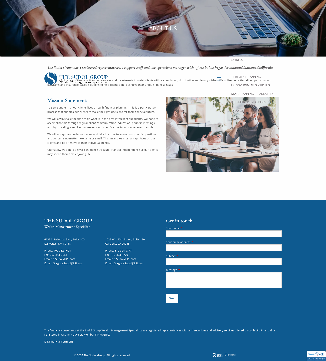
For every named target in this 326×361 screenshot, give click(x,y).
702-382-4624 (62, 250)
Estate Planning (242, 94)
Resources (237, 110)
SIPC (106, 334)
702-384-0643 (58, 255)
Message (185, 270)
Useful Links (239, 127)
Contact (272, 144)
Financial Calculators (246, 119)
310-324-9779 (119, 255)
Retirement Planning (245, 77)
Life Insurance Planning (248, 102)
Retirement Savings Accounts (251, 68)
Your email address (192, 242)
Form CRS (67, 341)
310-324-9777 (123, 250)
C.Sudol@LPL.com (64, 259)
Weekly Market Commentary (250, 136)
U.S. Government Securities (250, 85)
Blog (257, 144)
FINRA (99, 334)
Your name (187, 228)
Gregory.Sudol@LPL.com (68, 263)
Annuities (266, 94)
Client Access (269, 153)
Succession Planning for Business (248, 57)
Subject (184, 256)
